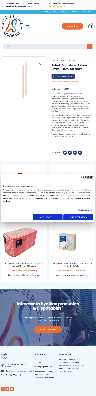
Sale (54, 12)
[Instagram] (7, 389)
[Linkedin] (12, 389)
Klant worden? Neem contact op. (65, 81)
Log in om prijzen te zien (63, 76)
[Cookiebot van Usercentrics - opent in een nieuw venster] (83, 177)
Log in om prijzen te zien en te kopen (24, 275)
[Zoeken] (89, 46)
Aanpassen (46, 217)
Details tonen (83, 210)
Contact (86, 12)
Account (63, 12)
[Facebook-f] (3, 389)
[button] (27, 26)
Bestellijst (75, 12)
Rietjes (72, 61)
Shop (46, 12)
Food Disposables (60, 61)
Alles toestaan (78, 217)
